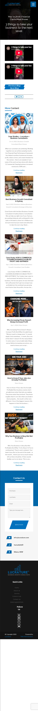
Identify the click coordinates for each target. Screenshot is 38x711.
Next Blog (14, 88)
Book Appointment (16, 602)
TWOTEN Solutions (26, 636)
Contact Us (16, 599)
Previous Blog (14, 86)
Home (17, 587)
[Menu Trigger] (33, 4)
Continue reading (19, 170)
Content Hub (16, 596)
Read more (19, 172)
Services (16, 593)
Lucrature (8, 636)
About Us (17, 590)
